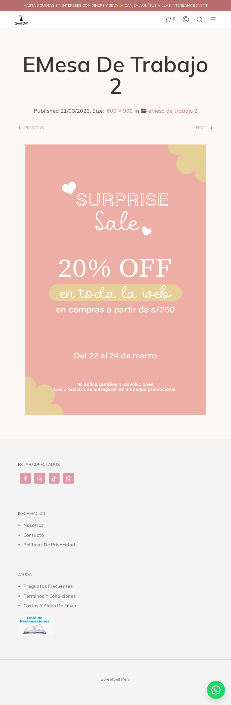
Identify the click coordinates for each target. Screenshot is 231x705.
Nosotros (33, 525)
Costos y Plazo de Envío (49, 606)
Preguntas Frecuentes (48, 586)
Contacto (33, 535)
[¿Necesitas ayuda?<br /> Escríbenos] (216, 690)
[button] (170, 19)
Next (201, 128)
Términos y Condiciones (49, 596)
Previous (34, 128)
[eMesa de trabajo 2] (115, 279)
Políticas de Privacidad (49, 545)
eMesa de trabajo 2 (173, 110)
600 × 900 (120, 110)
